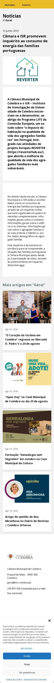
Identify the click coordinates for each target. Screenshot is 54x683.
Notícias (12, 16)
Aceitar (27, 656)
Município (10, 4)
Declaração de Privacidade (35, 679)
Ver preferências (27, 672)
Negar (27, 664)
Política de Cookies (14, 679)
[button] (49, 620)
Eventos (26, 4)
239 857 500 (14, 588)
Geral (8, 20)
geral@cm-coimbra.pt (19, 582)
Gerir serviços (26, 648)
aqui (22, 265)
